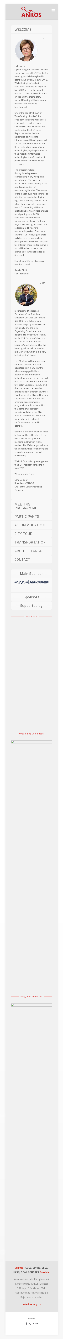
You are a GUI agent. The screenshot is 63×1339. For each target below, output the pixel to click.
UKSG (16, 1272)
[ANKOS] (32, 11)
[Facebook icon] (26, 1323)
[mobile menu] (53, 10)
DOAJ (24, 1272)
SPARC (36, 1268)
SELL (44, 1268)
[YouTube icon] (33, 1323)
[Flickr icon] (36, 1323)
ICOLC (28, 1268)
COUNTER (34, 1272)
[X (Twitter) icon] (30, 1323)
